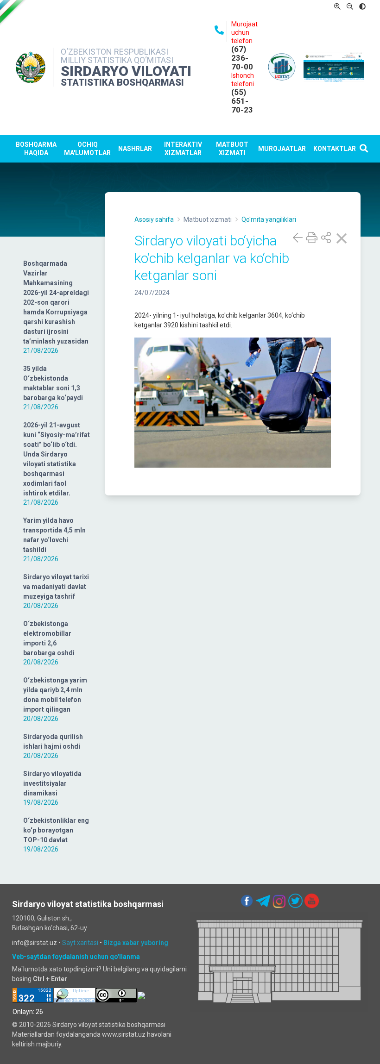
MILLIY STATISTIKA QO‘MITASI (117, 60)
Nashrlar (135, 148)
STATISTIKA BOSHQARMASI (122, 82)
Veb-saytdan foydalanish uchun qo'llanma (76, 956)
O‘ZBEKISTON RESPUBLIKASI (114, 51)
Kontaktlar (334, 148)
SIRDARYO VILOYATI (126, 71)
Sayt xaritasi (80, 942)
